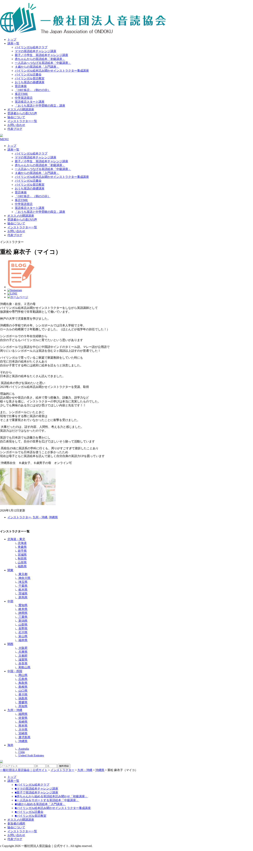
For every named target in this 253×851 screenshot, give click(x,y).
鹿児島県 (24, 737)
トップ (11, 39)
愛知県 (22, 605)
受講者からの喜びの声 (22, 113)
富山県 (22, 636)
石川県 (22, 632)
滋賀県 (22, 659)
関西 (10, 644)
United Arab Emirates (31, 755)
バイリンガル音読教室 (29, 78)
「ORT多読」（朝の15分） (32, 90)
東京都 (22, 574)
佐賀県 (22, 717)
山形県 (22, 562)
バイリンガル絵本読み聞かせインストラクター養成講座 (52, 70)
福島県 (22, 566)
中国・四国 (14, 671)
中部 (10, 601)
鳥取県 (22, 682)
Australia (23, 748)
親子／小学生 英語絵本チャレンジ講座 (41, 55)
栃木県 (22, 589)
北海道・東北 (16, 539)
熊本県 (22, 725)
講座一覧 (13, 43)
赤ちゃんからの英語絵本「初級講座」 (40, 59)
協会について (16, 117)
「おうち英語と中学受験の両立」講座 (40, 105)
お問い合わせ (16, 125)
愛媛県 (22, 702)
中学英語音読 (24, 97)
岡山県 (22, 675)
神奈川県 (24, 578)
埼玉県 (22, 581)
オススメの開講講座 (20, 109)
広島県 (22, 679)
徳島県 (22, 698)
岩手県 (22, 550)
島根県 (22, 686)
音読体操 (21, 86)
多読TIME (21, 93)
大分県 (22, 729)
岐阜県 (22, 609)
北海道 (22, 543)
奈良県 (22, 663)
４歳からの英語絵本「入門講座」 (37, 66)
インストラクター (19, 517)
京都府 (22, 655)
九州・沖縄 (40, 517)
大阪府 (22, 647)
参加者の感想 (16, 823)
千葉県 (22, 585)
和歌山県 (24, 667)
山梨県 (22, 624)
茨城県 (22, 593)
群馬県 (22, 597)
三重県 (22, 616)
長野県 (22, 628)
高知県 (22, 706)
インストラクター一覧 (22, 121)
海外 (10, 745)
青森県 (22, 546)
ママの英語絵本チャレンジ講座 (35, 51)
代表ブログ (14, 128)
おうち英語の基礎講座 (29, 82)
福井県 (22, 640)
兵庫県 (22, 651)
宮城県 (22, 554)
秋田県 (22, 558)
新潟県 (22, 620)
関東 (10, 570)
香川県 (22, 694)
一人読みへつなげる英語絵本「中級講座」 (43, 62)
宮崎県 (22, 733)
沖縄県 (53, 517)
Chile (21, 752)
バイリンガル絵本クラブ (31, 47)
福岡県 (22, 714)
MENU (4, 139)
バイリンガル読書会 (28, 74)
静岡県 (22, 613)
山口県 (22, 690)
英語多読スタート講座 (29, 101)
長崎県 (22, 721)
